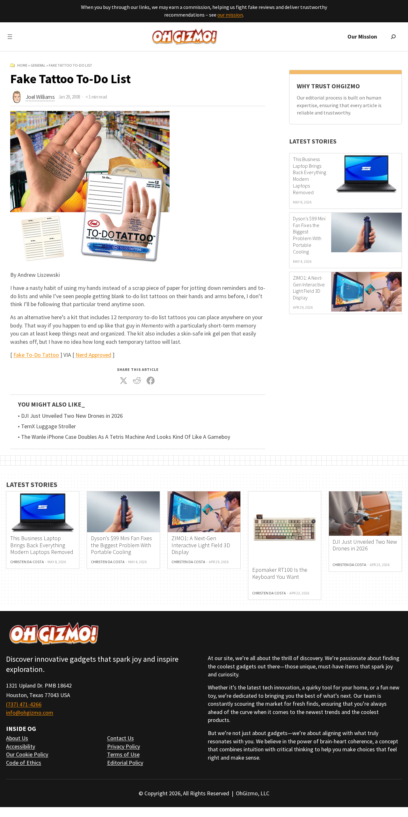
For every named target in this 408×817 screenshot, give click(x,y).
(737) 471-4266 (23, 704)
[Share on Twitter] (123, 381)
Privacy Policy (123, 746)
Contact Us (120, 738)
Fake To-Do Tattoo (36, 354)
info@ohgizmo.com (29, 712)
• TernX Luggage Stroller (47, 426)
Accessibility (20, 746)
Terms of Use (123, 754)
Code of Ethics (23, 762)
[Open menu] (10, 36)
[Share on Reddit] (137, 381)
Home (22, 65)
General (38, 65)
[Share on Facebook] (150, 381)
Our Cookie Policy (27, 754)
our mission (230, 14)
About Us (17, 738)
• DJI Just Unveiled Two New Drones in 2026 (70, 415)
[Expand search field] (393, 36)
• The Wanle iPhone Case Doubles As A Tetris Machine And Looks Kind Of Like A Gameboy (124, 436)
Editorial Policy (125, 762)
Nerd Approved (93, 354)
